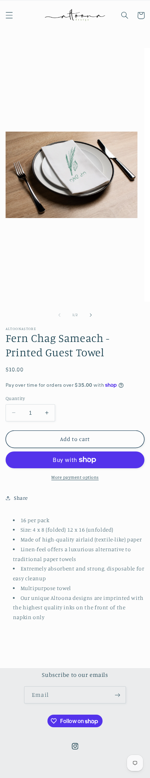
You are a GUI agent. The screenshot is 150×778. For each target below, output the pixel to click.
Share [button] (21, 498)
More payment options (75, 477)
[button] (9, 15)
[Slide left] (59, 315)
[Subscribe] (117, 694)
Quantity (15, 398)
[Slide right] (90, 315)
